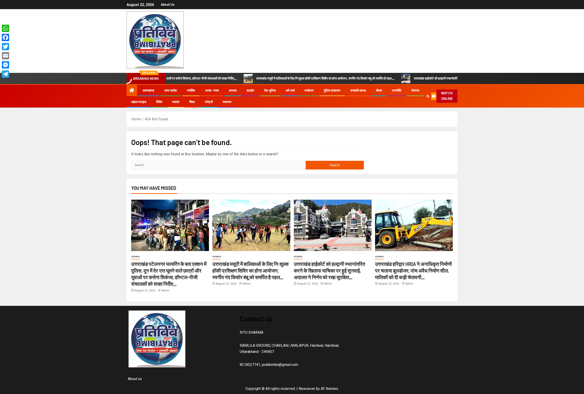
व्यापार (175, 102)
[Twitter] (6, 46)
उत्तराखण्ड (148, 90)
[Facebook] (6, 37)
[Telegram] (6, 74)
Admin (165, 290)
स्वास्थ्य (227, 102)
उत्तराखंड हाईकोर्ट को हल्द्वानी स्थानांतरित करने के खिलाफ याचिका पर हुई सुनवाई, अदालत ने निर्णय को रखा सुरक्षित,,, (451, 78)
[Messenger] (6, 64)
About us (168, 4)
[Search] (428, 96)
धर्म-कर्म (290, 90)
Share (6, 83)
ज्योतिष (191, 90)
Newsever (307, 388)
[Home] (131, 90)
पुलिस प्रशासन (332, 90)
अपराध (233, 90)
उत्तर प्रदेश (170, 90)
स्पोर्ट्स (209, 102)
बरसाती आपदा (358, 90)
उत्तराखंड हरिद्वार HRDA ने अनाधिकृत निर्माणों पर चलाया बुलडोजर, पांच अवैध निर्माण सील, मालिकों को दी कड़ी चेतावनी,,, (413, 270)
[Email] (6, 55)
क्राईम (250, 90)
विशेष (159, 102)
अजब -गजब (212, 90)
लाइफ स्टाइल (138, 102)
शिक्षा (192, 102)
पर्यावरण (309, 90)
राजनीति (396, 90)
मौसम (379, 90)
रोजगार (415, 90)
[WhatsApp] (6, 28)
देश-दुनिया (270, 90)
